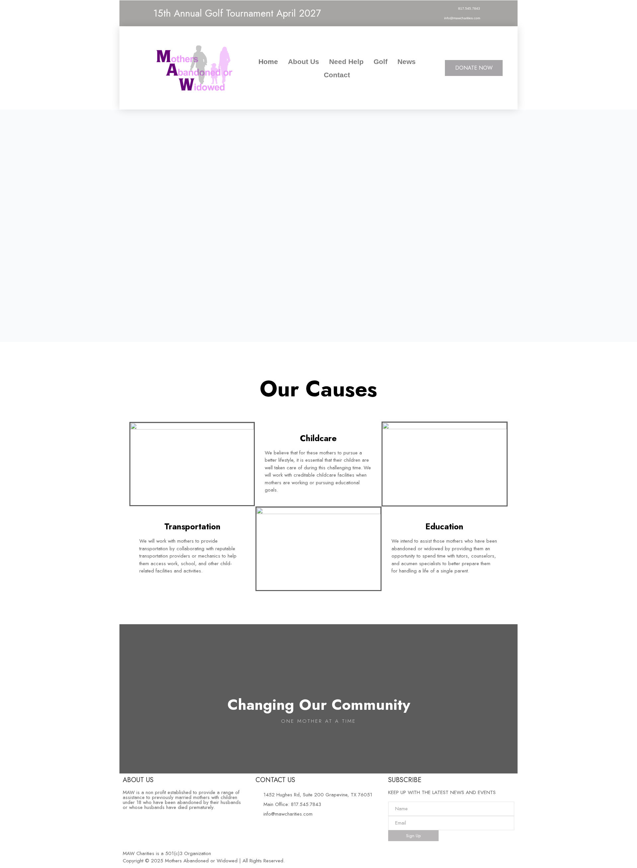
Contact (337, 75)
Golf (381, 61)
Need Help (346, 61)
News (406, 61)
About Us (303, 61)
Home (268, 61)
